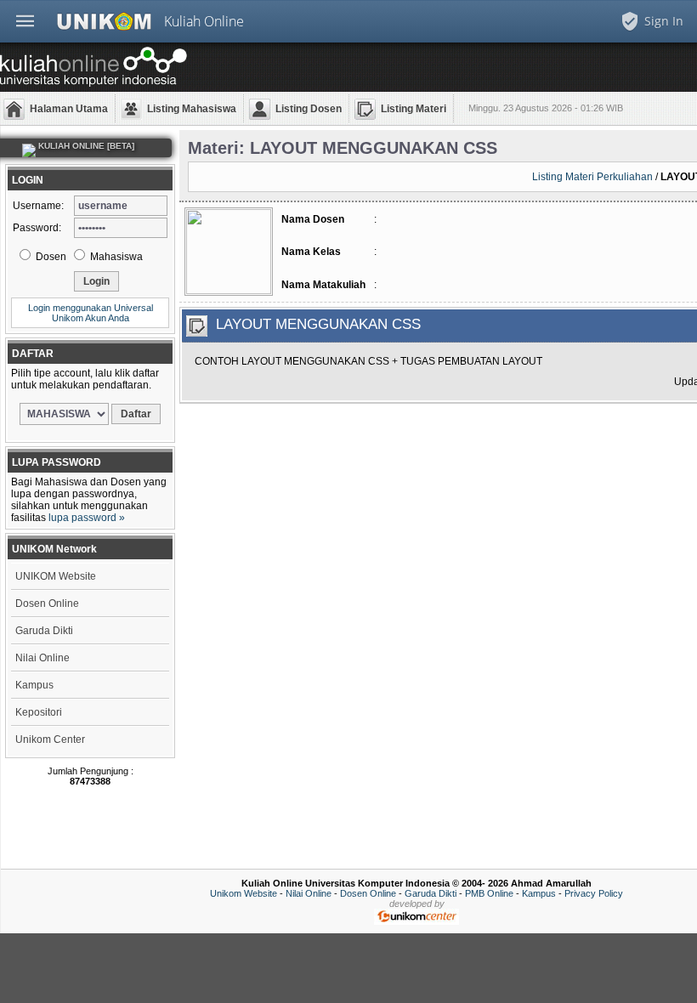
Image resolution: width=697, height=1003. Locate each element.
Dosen (49, 257)
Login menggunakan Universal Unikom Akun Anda (90, 313)
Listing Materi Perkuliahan (592, 177)
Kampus (34, 685)
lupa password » (86, 518)
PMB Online (489, 893)
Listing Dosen (308, 109)
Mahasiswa (115, 257)
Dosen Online (47, 603)
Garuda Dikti (44, 631)
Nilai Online (42, 658)
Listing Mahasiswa (191, 109)
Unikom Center (50, 739)
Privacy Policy (593, 893)
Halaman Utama (69, 109)
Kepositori (38, 712)
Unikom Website (243, 893)
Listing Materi (413, 109)
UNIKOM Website (55, 576)
